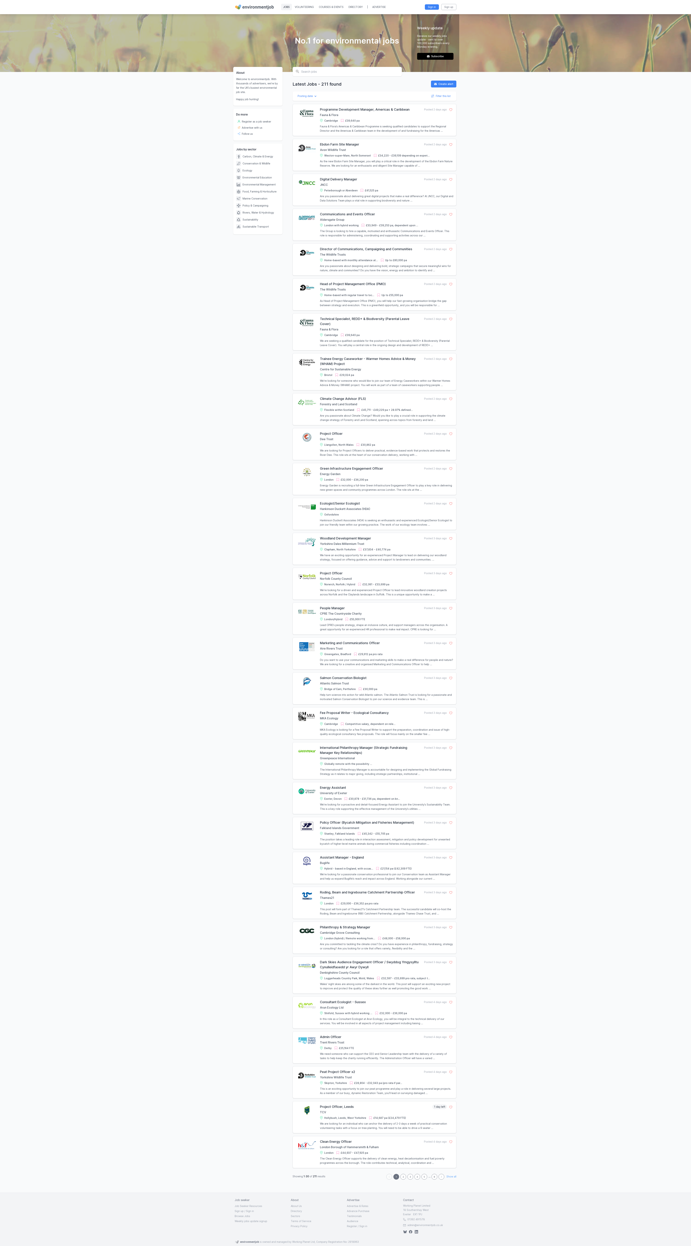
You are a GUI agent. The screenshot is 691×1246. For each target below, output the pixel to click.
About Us (296, 1206)
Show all (451, 1176)
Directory (356, 6)
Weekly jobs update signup (251, 1221)
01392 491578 (416, 1219)
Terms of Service (301, 1221)
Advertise (379, 6)
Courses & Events (331, 6)
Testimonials (354, 1216)
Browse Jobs (242, 1216)
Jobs (286, 6)
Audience (352, 1221)
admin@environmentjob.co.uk (425, 1225)
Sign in (250, 1211)
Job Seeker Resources (248, 1206)
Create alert (445, 83)
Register (352, 1226)
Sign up (239, 1211)
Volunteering (304, 6)
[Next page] (441, 1177)
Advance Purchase (358, 1211)
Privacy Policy (299, 1226)
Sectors (295, 1216)
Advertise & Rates (357, 1206)
